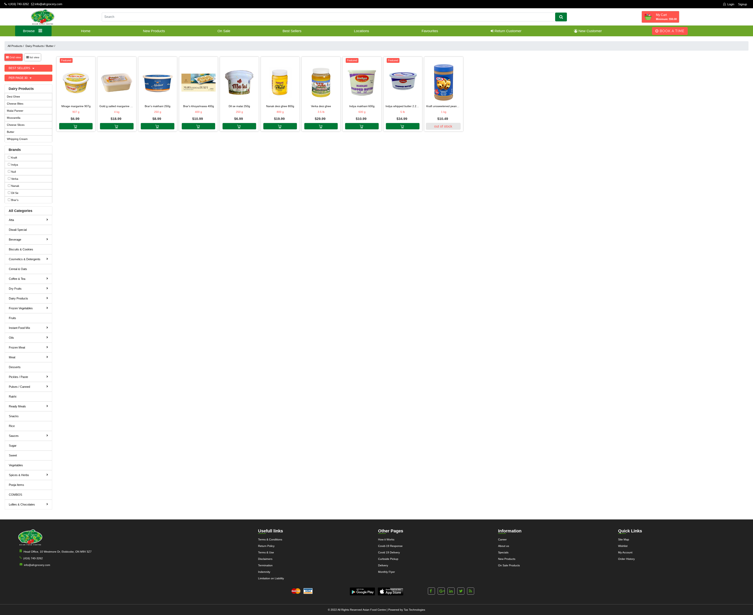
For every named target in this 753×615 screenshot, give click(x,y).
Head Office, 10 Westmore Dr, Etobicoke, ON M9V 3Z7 (58, 551)
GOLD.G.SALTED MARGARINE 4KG (116, 106)
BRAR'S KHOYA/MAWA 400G (198, 106)
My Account (625, 552)
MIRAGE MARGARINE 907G (76, 106)
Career (502, 539)
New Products (154, 31)
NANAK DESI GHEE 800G (280, 106)
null (13, 171)
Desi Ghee (13, 96)
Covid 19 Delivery (389, 552)
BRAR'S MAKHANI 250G (157, 106)
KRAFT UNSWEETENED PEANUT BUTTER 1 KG (443, 106)
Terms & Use (266, 552)
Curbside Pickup (388, 558)
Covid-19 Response (390, 545)
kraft (13, 157)
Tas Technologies (414, 609)
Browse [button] (29, 31)
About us (503, 545)
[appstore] (390, 591)
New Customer (589, 31)
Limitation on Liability (271, 578)
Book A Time (671, 31)
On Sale (223, 31)
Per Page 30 (18, 77)
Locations (361, 31)
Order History (626, 558)
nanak (14, 185)
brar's (14, 200)
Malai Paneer (15, 110)
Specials (503, 552)
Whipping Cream (17, 139)
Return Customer (507, 31)
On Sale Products (509, 565)
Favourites (430, 31)
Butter (50, 45)
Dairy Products (35, 45)
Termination (265, 565)
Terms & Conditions (270, 539)
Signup (742, 4)
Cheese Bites (15, 103)
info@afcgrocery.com (48, 4)
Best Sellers (292, 31)
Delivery (383, 565)
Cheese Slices (16, 124)
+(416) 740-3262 (18, 4)
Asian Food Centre (374, 609)
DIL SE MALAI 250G (239, 106)
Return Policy (266, 545)
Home (85, 31)
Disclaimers (265, 558)
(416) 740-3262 (33, 558)
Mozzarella (13, 117)
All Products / (16, 45)
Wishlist (623, 545)
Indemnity (264, 571)
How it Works (386, 539)
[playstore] (362, 591)
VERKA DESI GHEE (321, 106)
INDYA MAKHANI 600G (362, 106)
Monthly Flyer (386, 571)
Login (730, 4)
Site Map (623, 539)
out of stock (443, 126)
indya (14, 164)
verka (14, 178)
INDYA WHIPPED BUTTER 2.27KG (403, 106)
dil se (14, 192)
